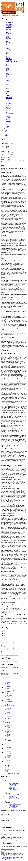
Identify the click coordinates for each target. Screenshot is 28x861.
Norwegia (9, 740)
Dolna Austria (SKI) (13, 783)
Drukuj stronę (14, 642)
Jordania (8, 722)
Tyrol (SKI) (12, 788)
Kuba (8, 729)
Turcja (8, 766)
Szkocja (8, 757)
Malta (8, 732)
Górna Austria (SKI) (13, 784)
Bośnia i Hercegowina (12, 690)
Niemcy (8, 739)
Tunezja (8, 765)
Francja (8, 709)
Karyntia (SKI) (12, 785)
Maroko (8, 734)
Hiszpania (9, 716)
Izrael (8, 719)
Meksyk (8, 736)
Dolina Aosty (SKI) (13, 805)
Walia (8, 769)
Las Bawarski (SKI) (13, 797)
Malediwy (9, 731)
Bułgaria (8, 691)
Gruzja (8, 713)
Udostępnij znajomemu (6, 642)
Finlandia (9, 708)
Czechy (8, 699)
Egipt (8, 704)
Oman (8, 743)
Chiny (8, 693)
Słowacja (9, 753)
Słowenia (9, 755)
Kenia (8, 726)
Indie (8, 718)
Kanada (8, 725)
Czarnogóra (9, 697)
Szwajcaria (9, 758)
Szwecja (8, 760)
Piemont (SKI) (12, 807)
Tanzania (9, 764)
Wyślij (2, 836)
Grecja (8, 712)
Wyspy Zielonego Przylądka (13, 773)
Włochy (8, 771)
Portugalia (9, 747)
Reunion (8, 749)
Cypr (8, 696)
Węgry (8, 770)
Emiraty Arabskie (11, 705)
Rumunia (9, 751)
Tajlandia (9, 762)
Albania (8, 682)
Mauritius (9, 735)
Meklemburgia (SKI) (14, 798)
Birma (8, 688)
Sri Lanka (9, 756)
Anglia (8, 684)
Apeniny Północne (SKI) (15, 804)
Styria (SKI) (12, 787)
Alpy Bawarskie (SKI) (14, 794)
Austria (8, 686)
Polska (8, 745)
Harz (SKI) (11, 796)
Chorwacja (9, 695)
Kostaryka (9, 727)
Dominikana (9, 701)
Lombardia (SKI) (13, 806)
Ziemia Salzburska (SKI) (14, 789)
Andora (8, 683)
